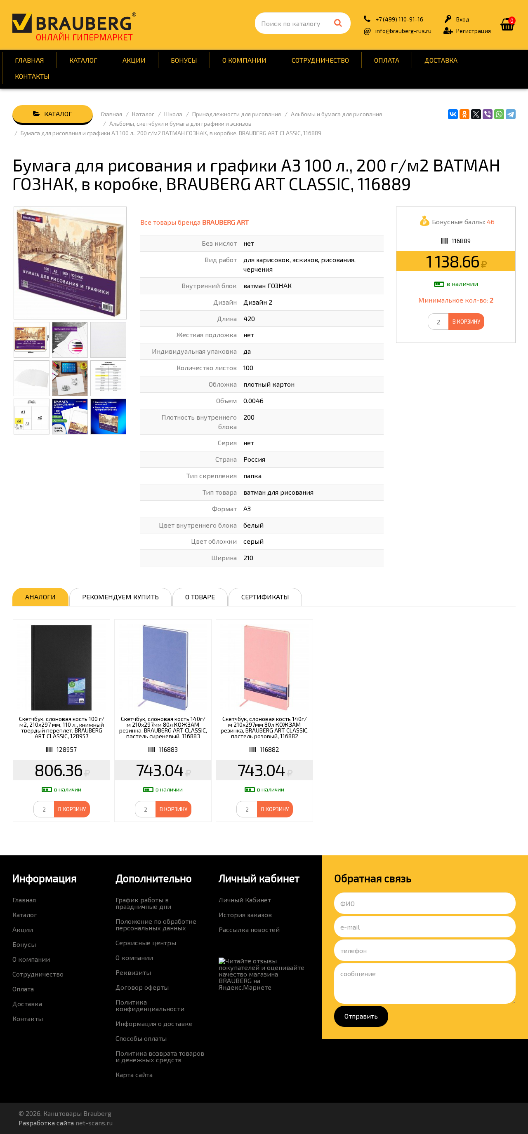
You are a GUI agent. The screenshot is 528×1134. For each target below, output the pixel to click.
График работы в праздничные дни (143, 903)
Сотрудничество (320, 60)
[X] (476, 114)
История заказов (245, 914)
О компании (244, 60)
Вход (462, 19)
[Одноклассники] (464, 114)
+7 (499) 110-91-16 (399, 19)
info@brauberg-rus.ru (403, 30)
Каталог (83, 60)
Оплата (386, 60)
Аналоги (40, 597)
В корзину (466, 321)
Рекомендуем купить (120, 597)
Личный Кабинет (245, 900)
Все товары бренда (194, 222)
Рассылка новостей (249, 929)
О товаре (200, 597)
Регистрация (473, 30)
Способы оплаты (141, 1038)
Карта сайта (134, 1074)
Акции (134, 60)
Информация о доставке (154, 1023)
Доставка (440, 60)
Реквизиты (133, 972)
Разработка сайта (46, 1123)
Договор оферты (142, 987)
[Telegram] (511, 114)
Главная (29, 60)
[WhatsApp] (499, 114)
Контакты (32, 76)
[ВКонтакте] (453, 114)
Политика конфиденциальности (150, 1005)
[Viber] (488, 114)
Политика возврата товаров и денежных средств (160, 1056)
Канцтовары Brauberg (74, 22)
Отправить (361, 1016)
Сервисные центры (146, 942)
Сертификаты (265, 597)
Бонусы (184, 60)
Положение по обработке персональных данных (156, 924)
